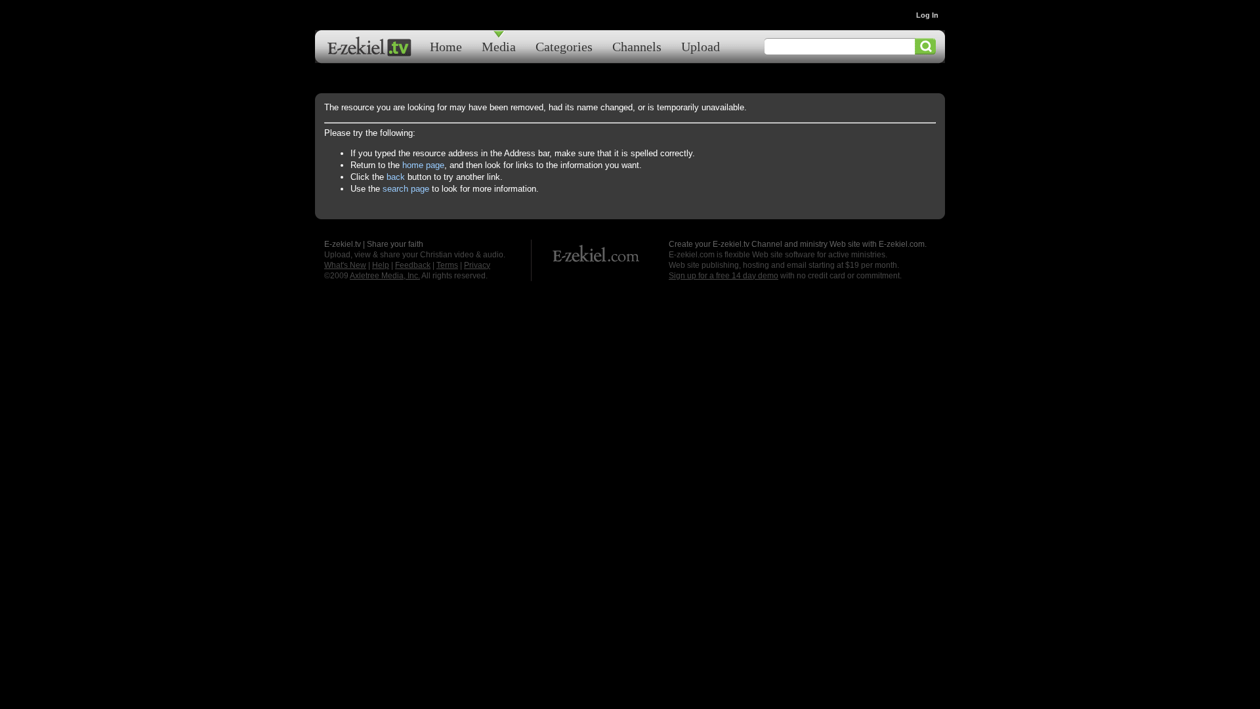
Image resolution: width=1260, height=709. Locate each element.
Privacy (477, 265)
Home (446, 46)
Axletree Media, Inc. (385, 275)
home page (423, 165)
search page (406, 189)
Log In (927, 15)
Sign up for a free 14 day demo (723, 275)
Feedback (412, 265)
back (396, 177)
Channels (637, 46)
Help (380, 265)
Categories (564, 46)
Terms (447, 265)
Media (499, 46)
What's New (345, 265)
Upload (700, 46)
